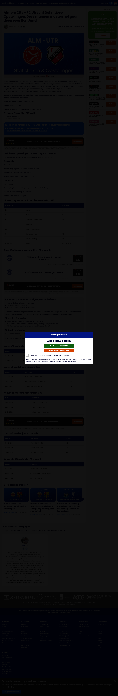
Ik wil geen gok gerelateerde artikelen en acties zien (49, 355)
